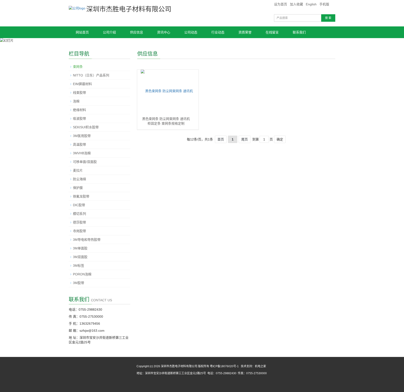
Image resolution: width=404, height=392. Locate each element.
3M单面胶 (80, 248)
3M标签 (78, 265)
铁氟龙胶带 (81, 196)
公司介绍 (109, 32)
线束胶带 (79, 92)
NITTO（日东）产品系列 (91, 75)
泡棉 (76, 101)
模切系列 (79, 214)
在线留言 (272, 32)
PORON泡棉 (82, 274)
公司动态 (190, 32)
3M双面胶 (80, 257)
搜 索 (328, 18)
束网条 (78, 66)
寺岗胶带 (79, 231)
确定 (280, 139)
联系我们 (299, 32)
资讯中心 (163, 32)
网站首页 (82, 32)
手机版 (324, 4)
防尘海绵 (79, 179)
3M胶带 (78, 283)
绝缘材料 (79, 110)
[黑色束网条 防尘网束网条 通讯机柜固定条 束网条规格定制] (167, 93)
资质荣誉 (245, 32)
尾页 (244, 139)
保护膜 (78, 188)
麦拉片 (78, 170)
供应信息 (136, 32)
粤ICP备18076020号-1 (224, 366)
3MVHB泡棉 (82, 153)
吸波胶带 (79, 118)
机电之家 (260, 366)
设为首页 (280, 4)
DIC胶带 (79, 205)
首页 (220, 139)
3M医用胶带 (82, 136)
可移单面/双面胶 (85, 162)
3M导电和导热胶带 (87, 239)
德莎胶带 (79, 222)
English (311, 4)
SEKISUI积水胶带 (86, 127)
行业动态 (217, 32)
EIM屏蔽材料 (82, 84)
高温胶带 (79, 144)
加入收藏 (296, 4)
